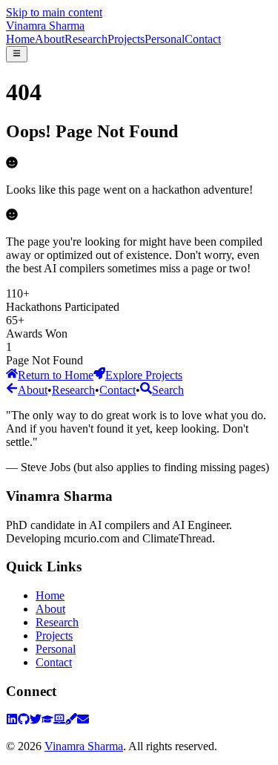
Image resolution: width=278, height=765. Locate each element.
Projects (126, 39)
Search (168, 390)
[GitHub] (24, 721)
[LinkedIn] (12, 721)
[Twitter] (36, 721)
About (49, 39)
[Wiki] (71, 721)
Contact (203, 39)
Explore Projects (143, 375)
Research (85, 39)
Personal (165, 39)
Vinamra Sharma (45, 25)
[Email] (83, 721)
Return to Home (55, 375)
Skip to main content (54, 12)
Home (20, 39)
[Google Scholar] (47, 721)
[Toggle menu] (16, 54)
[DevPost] (59, 721)
